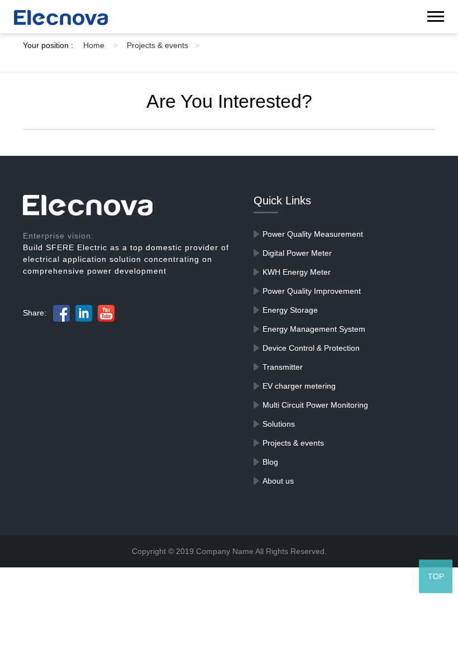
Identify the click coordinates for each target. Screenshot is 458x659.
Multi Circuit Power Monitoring (315, 404)
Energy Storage (290, 309)
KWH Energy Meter (297, 272)
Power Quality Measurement (313, 234)
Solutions (279, 423)
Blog (270, 461)
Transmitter (283, 366)
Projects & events (163, 45)
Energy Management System (314, 328)
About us (278, 480)
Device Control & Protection (311, 347)
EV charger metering (299, 385)
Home (100, 45)
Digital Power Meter (297, 253)
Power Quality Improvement (312, 290)
